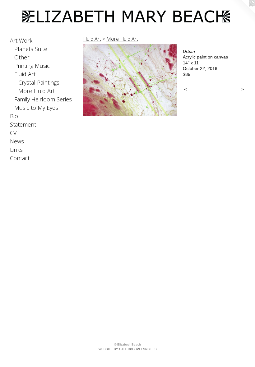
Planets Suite (30, 49)
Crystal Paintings (38, 82)
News (17, 141)
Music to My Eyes (36, 107)
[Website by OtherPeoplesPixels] (242, 12)
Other (21, 57)
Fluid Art (24, 74)
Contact (20, 158)
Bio (14, 116)
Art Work (21, 40)
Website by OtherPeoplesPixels (128, 349)
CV (13, 133)
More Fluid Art (36, 91)
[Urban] (130, 80)
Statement (23, 124)
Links (16, 149)
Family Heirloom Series (43, 99)
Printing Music (32, 65)
